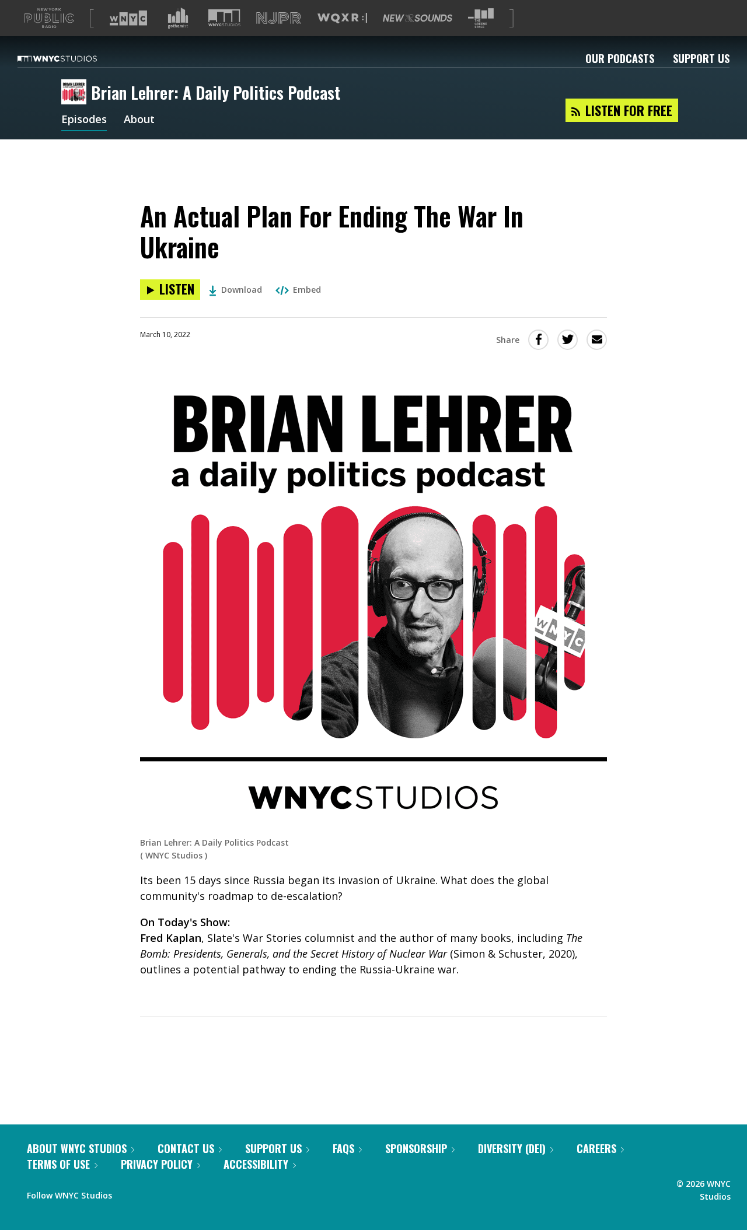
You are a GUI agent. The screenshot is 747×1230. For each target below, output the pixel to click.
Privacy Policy (157, 1164)
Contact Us (186, 1148)
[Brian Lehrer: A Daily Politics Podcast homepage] (76, 92)
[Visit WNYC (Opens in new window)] (128, 18)
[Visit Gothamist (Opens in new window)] (178, 18)
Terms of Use (58, 1164)
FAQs (343, 1148)
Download (241, 289)
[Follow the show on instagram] (174, 1193)
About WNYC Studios (77, 1148)
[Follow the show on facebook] (129, 1193)
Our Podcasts (619, 58)
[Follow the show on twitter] (151, 1193)
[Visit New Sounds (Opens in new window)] (417, 18)
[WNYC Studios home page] (72, 58)
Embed (307, 289)
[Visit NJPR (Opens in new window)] (278, 18)
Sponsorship (416, 1148)
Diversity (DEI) (512, 1148)
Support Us (701, 58)
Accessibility (256, 1164)
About (139, 120)
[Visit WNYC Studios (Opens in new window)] (224, 17)
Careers (596, 1148)
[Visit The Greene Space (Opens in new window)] (481, 18)
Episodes (84, 120)
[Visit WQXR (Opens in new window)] (342, 18)
